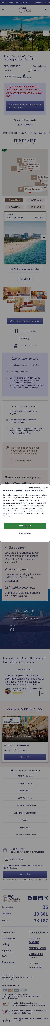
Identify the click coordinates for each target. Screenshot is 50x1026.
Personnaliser (25, 533)
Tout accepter (25, 526)
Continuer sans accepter (38, 488)
